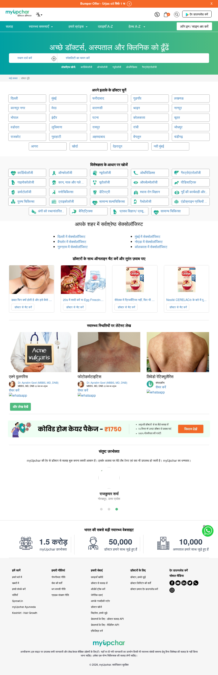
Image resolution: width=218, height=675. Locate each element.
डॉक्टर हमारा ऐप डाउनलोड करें (144, 589)
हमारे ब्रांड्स (76, 26)
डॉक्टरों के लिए (138, 570)
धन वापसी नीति (59, 589)
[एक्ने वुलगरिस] (40, 352)
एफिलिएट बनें (97, 630)
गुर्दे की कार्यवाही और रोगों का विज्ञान (195, 192)
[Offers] (157, 14)
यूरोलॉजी (104, 182)
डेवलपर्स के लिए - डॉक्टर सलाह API (107, 618)
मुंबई (54, 98)
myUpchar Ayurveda (24, 607)
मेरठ (54, 108)
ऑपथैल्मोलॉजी (149, 182)
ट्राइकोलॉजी (66, 201)
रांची (136, 127)
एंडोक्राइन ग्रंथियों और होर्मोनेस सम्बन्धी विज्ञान (195, 201)
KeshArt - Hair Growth (24, 612)
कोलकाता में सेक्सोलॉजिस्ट (151, 246)
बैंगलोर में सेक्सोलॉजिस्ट (71, 241)
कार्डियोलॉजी (25, 173)
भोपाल (14, 118)
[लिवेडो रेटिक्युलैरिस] (178, 352)
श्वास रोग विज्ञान (150, 192)
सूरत (177, 118)
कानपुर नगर (18, 108)
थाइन (136, 108)
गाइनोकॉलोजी (25, 182)
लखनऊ (179, 98)
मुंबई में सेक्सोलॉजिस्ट (147, 236)
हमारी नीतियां (58, 570)
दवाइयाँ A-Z (105, 26)
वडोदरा (15, 127)
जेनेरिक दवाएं (97, 595)
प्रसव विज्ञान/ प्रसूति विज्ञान (134, 211)
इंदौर (54, 118)
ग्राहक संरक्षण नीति (60, 595)
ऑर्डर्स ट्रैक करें (98, 589)
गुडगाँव (137, 98)
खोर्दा (75, 146)
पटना (95, 118)
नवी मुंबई (159, 146)
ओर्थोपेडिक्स (147, 173)
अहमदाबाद (98, 137)
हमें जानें (16, 570)
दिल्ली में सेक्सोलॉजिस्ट (71, 236)
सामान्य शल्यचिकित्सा (112, 201)
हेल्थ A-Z (135, 26)
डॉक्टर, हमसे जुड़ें (138, 577)
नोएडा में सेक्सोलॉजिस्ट (149, 241)
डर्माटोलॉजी (24, 192)
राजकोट (16, 137)
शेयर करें (14, 390)
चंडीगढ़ (178, 137)
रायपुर (96, 127)
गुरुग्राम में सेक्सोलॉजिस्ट (72, 246)
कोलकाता (139, 118)
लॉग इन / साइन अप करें (194, 26)
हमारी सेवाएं (97, 570)
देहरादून (117, 146)
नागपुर (178, 108)
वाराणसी (97, 108)
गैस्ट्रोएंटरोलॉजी (191, 173)
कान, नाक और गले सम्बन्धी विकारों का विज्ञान (72, 182)
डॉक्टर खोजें (96, 607)
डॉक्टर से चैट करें (23, 307)
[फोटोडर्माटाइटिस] (109, 352)
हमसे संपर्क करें (19, 589)
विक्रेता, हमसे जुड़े (99, 612)
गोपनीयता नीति (58, 577)
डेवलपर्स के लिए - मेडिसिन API (105, 624)
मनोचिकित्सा (65, 192)
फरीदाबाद (98, 98)
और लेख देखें (20, 406)
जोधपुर (178, 127)
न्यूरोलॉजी (105, 173)
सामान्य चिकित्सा (171, 211)
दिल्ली (14, 98)
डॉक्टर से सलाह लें (99, 583)
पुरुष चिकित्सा (25, 201)
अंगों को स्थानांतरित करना (52, 211)
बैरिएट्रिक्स (86, 211)
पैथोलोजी (145, 201)
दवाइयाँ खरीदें (97, 577)
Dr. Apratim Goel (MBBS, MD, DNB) (38, 384)
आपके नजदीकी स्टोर (100, 601)
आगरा (34, 146)
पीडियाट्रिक (188, 182)
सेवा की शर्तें (57, 583)
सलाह (9, 26)
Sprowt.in (17, 601)
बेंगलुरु (137, 137)
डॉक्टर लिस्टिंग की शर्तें (140, 583)
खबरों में (15, 583)
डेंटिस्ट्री (104, 192)
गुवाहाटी (56, 137)
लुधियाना (57, 127)
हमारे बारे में (17, 577)
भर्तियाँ (15, 595)
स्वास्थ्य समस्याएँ (39, 26)
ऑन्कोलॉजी (65, 173)
